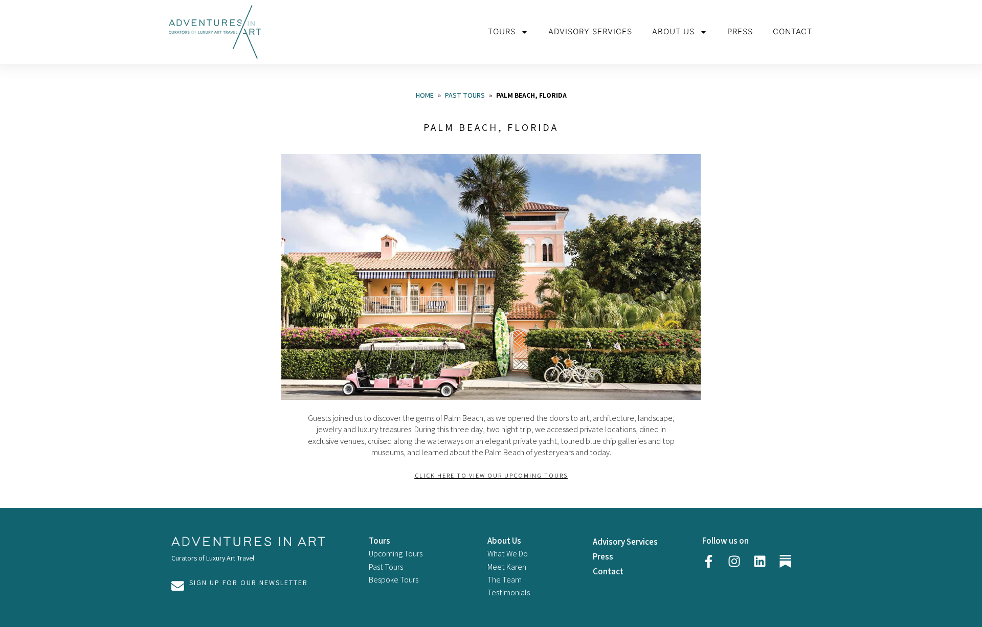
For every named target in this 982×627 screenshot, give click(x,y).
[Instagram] (734, 561)
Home (425, 95)
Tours (502, 31)
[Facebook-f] (708, 561)
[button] (296, 278)
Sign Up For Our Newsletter (248, 582)
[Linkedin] (759, 561)
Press (740, 31)
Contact (792, 31)
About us (673, 31)
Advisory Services (590, 31)
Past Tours (465, 95)
